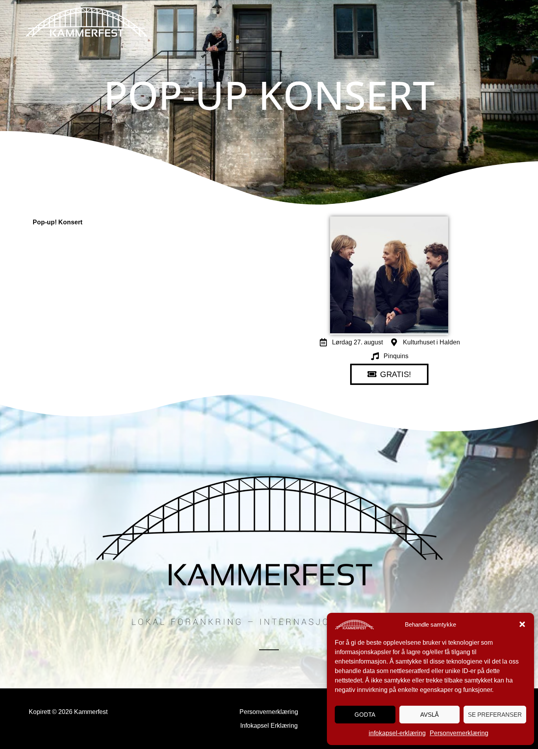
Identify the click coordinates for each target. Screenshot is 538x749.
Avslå (429, 714)
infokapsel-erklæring (397, 733)
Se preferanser (495, 714)
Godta (364, 714)
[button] (522, 624)
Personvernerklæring (459, 733)
